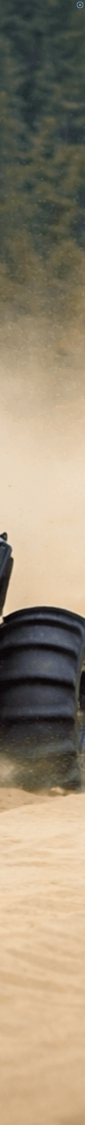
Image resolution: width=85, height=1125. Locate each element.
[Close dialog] (80, 5)
